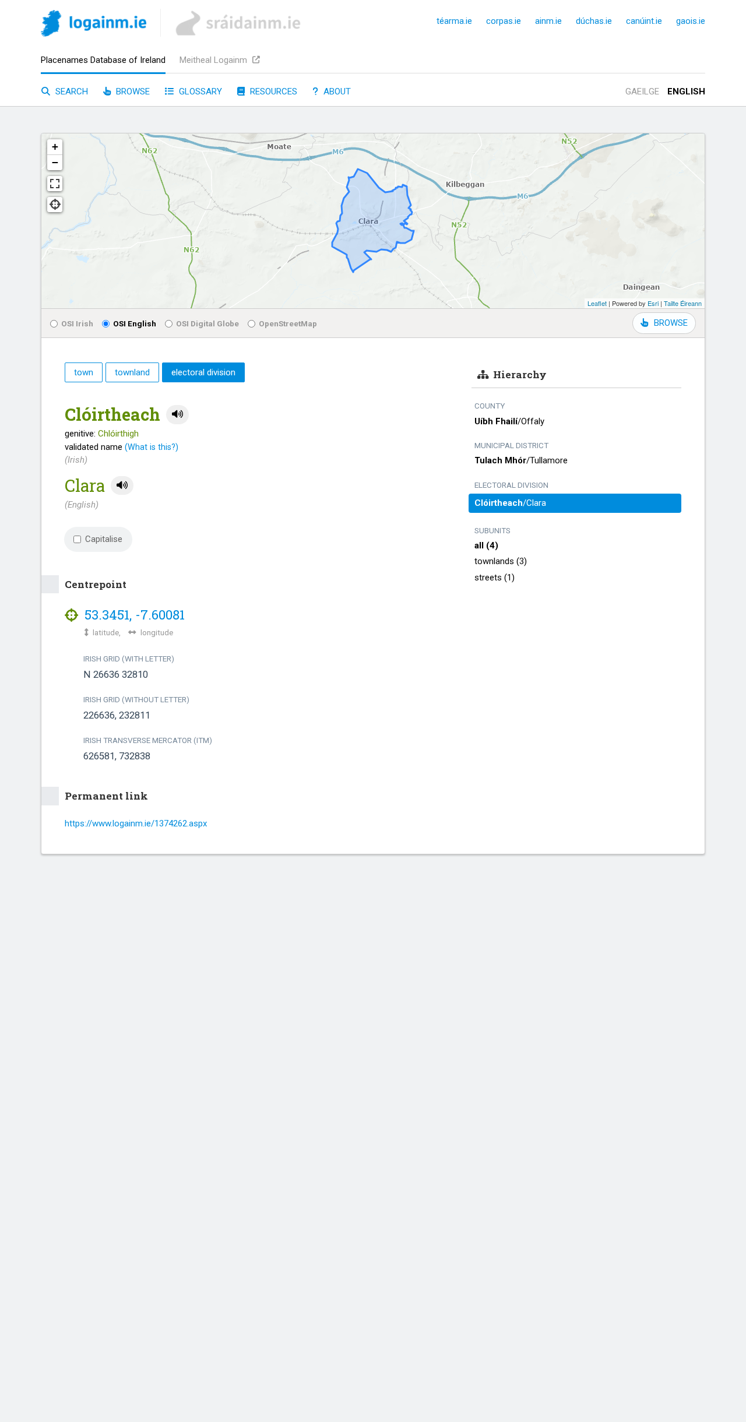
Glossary (199, 91)
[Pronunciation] (177, 414)
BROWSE (671, 323)
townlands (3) (500, 561)
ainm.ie (548, 21)
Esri (653, 303)
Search (70, 91)
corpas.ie (503, 21)
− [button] (55, 162)
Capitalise (103, 539)
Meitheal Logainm (214, 60)
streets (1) (494, 577)
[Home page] (93, 25)
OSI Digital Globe (207, 323)
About (336, 91)
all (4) (486, 545)
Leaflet (597, 303)
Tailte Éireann (683, 303)
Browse (132, 91)
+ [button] (55, 146)
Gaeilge (642, 91)
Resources (272, 91)
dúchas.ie (594, 21)
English (686, 91)
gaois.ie (690, 21)
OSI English (134, 323)
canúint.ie (644, 21)
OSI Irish (77, 323)
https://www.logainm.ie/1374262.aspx (136, 823)
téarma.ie (454, 21)
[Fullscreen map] (54, 183)
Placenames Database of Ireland (103, 60)
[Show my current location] (54, 204)
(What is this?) (151, 447)
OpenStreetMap (288, 323)
